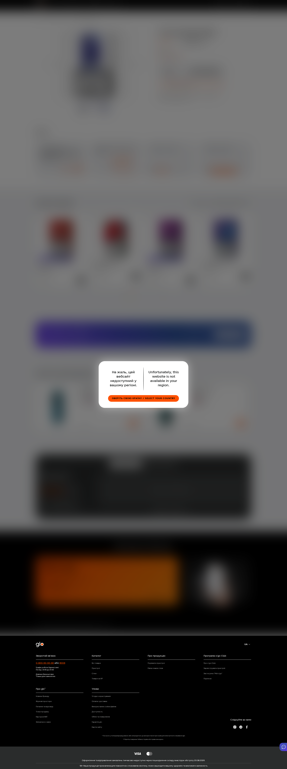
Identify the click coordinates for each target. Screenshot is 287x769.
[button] (283, 747)
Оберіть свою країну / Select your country (143, 398)
